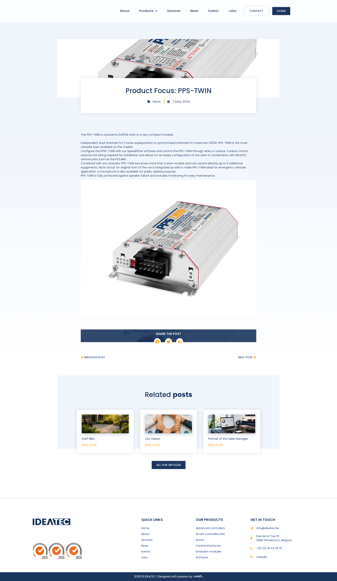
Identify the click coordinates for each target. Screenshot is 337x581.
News (194, 11)
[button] (157, 341)
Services (173, 11)
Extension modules (208, 551)
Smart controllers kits (210, 534)
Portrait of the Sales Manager (228, 439)
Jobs (232, 11)
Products (146, 11)
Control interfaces (208, 546)
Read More (89, 445)
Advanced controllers (210, 528)
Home (145, 528)
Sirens (200, 540)
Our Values (152, 439)
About (124, 11)
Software (202, 557)
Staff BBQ (88, 439)
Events (213, 11)
